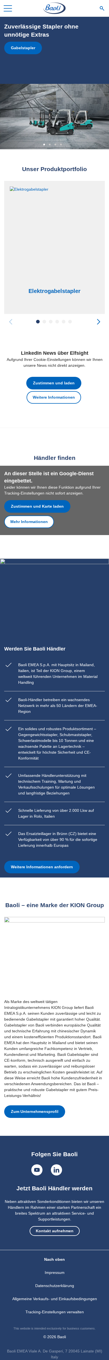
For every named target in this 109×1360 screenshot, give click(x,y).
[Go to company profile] (54, 955)
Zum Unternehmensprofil (34, 1111)
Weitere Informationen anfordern (42, 867)
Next (98, 321)
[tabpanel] (54, 83)
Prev (10, 321)
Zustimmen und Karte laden (37, 506)
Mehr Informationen (29, 521)
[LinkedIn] (56, 1169)
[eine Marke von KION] (54, 8)
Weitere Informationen (54, 397)
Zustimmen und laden (54, 383)
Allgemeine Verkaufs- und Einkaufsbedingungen (54, 1299)
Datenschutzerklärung (54, 1285)
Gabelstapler (23, 48)
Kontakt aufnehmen (55, 1231)
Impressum (55, 1272)
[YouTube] (36, 1169)
